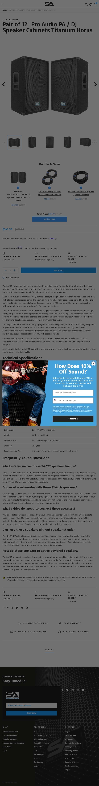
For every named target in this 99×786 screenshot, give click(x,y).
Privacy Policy (56, 412)
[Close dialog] (93, 363)
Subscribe (73, 419)
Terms (62, 412)
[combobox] (57, 400)
